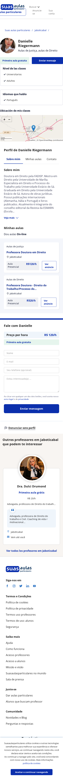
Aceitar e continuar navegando (31, 772)
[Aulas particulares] (12, 10)
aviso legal (8, 399)
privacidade (23, 399)
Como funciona (15, 649)
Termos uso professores (21, 614)
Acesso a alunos (15, 661)
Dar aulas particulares (19, 695)
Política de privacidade (19, 608)
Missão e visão (14, 667)
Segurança (12, 627)
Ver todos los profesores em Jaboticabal (31, 551)
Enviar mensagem (31, 408)
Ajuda (9, 643)
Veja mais (9, 217)
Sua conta (52, 12)
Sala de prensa (15, 679)
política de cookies (31, 763)
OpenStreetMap (45, 140)
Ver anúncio (49, 266)
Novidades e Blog (16, 717)
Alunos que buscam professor (24, 701)
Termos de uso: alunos (20, 620)
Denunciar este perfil (21, 428)
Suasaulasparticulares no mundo (26, 673)
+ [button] (4, 119)
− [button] (9, 119)
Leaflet (32, 140)
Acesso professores (18, 655)
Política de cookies (17, 602)
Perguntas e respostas (19, 723)
